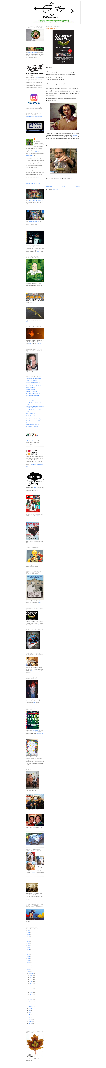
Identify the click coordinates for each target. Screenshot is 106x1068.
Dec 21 (31, 983)
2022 (28, 939)
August (30, 1008)
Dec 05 (31, 994)
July (30, 1010)
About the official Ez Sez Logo (32, 395)
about (32, 671)
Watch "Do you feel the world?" (33, 421)
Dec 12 (31, 988)
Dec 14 (31, 986)
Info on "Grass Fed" (30, 401)
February (31, 1021)
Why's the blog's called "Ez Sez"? (33, 385)
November (31, 1002)
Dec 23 (31, 979)
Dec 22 (31, 981)
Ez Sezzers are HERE (30, 389)
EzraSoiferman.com (32, 52)
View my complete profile (33, 183)
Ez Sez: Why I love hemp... (32, 391)
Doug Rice (38, 343)
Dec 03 (31, 999)
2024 (28, 934)
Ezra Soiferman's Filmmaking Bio (33, 378)
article (38, 515)
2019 (28, 945)
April (30, 1017)
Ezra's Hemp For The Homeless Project (34, 397)
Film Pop (36, 487)
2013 (28, 958)
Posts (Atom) (55, 189)
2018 (28, 947)
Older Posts (77, 186)
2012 (28, 960)
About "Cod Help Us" (30, 413)
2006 (28, 1026)
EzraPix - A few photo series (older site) (34, 399)
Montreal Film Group (30, 387)
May (30, 1014)
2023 (28, 937)
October (31, 1004)
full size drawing (34, 765)
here (71, 178)
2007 (28, 971)
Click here (33, 872)
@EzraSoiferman (33, 107)
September (31, 1006)
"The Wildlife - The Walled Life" (36, 200)
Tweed (37, 77)
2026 (28, 930)
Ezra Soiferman (39, 138)
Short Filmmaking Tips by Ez (32, 424)
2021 (28, 941)
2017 (28, 950)
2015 (28, 954)
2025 (28, 932)
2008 (28, 969)
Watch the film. (40, 733)
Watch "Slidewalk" (30, 422)
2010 (28, 965)
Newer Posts (49, 186)
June (30, 1012)
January (30, 1023)
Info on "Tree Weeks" (30, 415)
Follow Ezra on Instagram (31, 380)
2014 (28, 956)
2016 (28, 952)
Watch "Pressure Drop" (31, 417)
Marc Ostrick (35, 730)
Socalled (75, 135)
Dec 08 (31, 992)
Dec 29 (31, 975)
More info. (40, 625)
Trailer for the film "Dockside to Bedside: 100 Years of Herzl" (35, 407)
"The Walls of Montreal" (34, 221)
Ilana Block (34, 181)
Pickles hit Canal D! (52, 29)
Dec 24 (31, 977)
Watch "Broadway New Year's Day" (33, 419)
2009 (28, 967)
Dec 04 (31, 997)
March (30, 1019)
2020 (28, 943)
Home (63, 186)
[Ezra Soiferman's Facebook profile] (34, 116)
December (31, 973)
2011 (28, 962)
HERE (38, 84)
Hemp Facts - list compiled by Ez (33, 393)
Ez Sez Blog (37, 151)
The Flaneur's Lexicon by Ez (32, 426)
